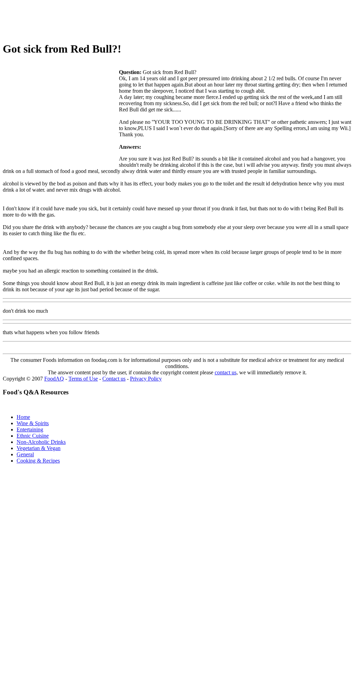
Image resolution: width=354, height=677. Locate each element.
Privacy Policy (146, 379)
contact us (225, 372)
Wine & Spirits (33, 423)
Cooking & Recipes (38, 461)
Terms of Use (83, 379)
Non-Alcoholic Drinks (41, 442)
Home (23, 417)
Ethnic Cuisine (33, 436)
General (25, 454)
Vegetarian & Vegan (38, 448)
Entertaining (30, 429)
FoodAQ (54, 379)
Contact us (113, 379)
